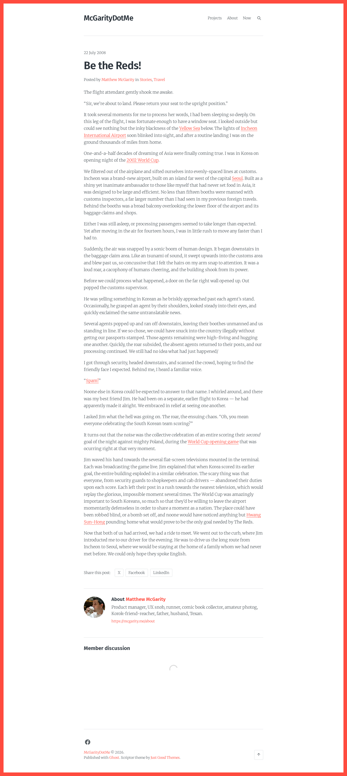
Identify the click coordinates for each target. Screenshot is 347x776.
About (232, 18)
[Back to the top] (258, 755)
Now (247, 18)
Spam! (92, 380)
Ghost (114, 757)
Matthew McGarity (118, 79)
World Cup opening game (213, 441)
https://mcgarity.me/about (133, 621)
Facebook (136, 572)
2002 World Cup (142, 160)
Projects (215, 18)
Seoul (237, 178)
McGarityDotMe (108, 18)
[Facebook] (87, 742)
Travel (159, 79)
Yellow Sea (189, 128)
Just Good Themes (165, 757)
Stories (146, 79)
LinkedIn (161, 572)
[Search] (259, 18)
